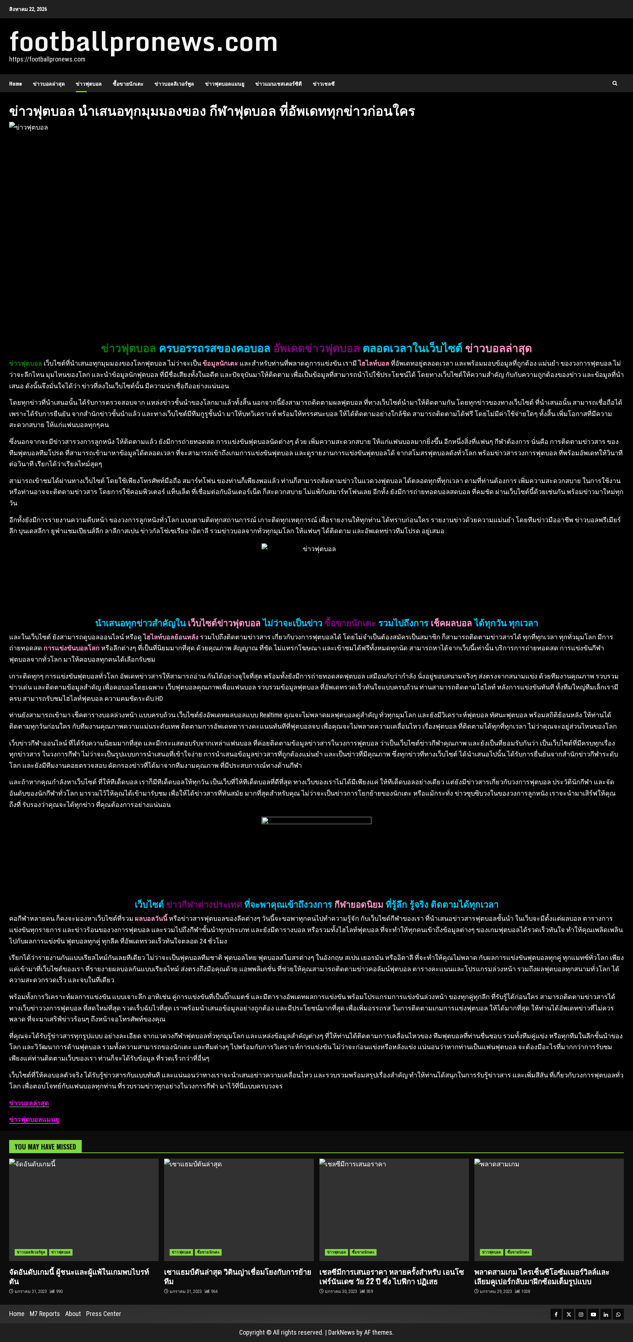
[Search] (614, 83)
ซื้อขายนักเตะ (128, 83)
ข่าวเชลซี (324, 83)
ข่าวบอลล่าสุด (49, 83)
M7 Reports (45, 1313)
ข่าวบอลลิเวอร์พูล (174, 83)
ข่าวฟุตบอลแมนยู (224, 83)
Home (15, 83)
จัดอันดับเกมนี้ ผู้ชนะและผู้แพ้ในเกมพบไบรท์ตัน (84, 1210)
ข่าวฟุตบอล (89, 83)
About (73, 1313)
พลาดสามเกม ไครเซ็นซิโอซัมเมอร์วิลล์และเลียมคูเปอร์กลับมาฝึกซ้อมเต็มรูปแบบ (549, 1210)
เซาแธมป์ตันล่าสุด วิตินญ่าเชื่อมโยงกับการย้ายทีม (239, 1210)
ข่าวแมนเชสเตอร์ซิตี (278, 83)
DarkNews (341, 1332)
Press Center (103, 1313)
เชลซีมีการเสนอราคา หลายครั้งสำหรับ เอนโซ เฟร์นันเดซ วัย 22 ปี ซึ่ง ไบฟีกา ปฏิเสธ (394, 1210)
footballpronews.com (143, 40)
